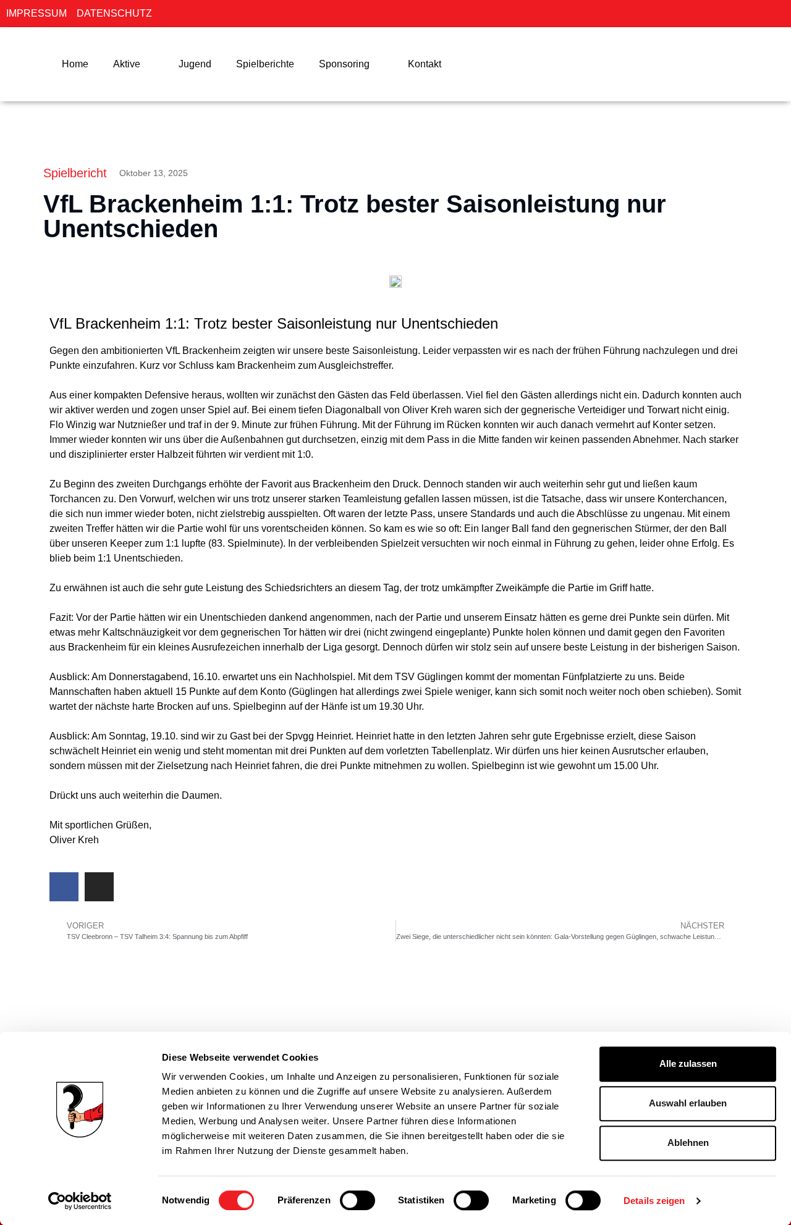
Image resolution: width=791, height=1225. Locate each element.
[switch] (357, 1200)
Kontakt (424, 64)
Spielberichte (265, 64)
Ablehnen (688, 1142)
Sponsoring (344, 64)
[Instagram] (99, 886)
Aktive (126, 64)
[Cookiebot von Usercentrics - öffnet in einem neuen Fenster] (80, 1201)
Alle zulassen (688, 1063)
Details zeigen (654, 1200)
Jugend (195, 64)
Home (75, 64)
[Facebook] (63, 886)
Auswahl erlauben (688, 1103)
